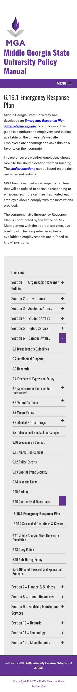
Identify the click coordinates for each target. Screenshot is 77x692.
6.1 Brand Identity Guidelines (30, 349)
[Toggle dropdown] (62, 282)
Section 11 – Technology (28, 632)
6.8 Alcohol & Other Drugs (29, 422)
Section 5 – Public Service (29, 328)
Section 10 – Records (26, 623)
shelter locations (22, 169)
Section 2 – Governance (28, 298)
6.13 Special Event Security (29, 472)
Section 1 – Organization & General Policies (36, 285)
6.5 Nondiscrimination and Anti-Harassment (32, 390)
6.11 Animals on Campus (27, 452)
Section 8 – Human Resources (32, 596)
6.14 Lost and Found (24, 481)
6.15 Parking (20, 491)
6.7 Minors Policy (23, 412)
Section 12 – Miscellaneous (30, 642)
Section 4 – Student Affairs (30, 318)
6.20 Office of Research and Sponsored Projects (37, 571)
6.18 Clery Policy (23, 549)
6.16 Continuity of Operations (31, 501)
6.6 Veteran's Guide (25, 402)
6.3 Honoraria (21, 369)
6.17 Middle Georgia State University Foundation (35, 537)
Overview (17, 272)
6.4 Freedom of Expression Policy (33, 378)
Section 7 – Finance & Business (33, 587)
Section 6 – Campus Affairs (30, 338)
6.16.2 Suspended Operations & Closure (38, 523)
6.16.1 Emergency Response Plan (36, 513)
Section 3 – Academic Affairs (31, 308)
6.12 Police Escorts (24, 462)
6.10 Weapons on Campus (28, 442)
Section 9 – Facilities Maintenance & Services (37, 609)
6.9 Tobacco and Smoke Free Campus (35, 432)
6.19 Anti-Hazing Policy (27, 559)
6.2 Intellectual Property (27, 358)
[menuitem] (38, 272)
